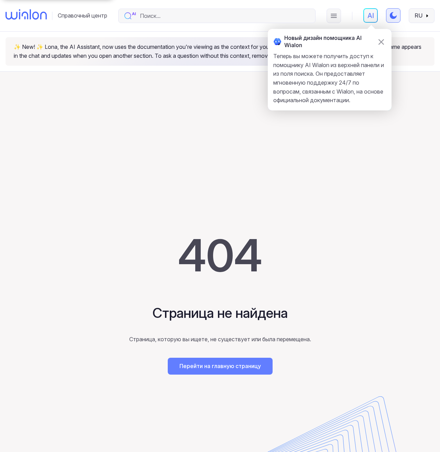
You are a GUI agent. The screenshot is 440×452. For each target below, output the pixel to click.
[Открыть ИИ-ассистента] (370, 15)
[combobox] (224, 16)
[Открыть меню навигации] (334, 16)
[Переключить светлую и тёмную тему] (393, 15)
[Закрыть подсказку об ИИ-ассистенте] (381, 41)
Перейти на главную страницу (220, 366)
